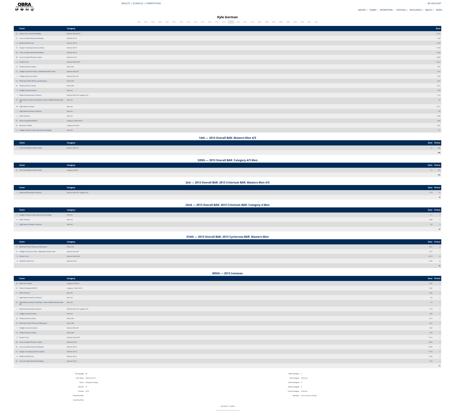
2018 (195, 22)
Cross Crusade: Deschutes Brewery (31, 38)
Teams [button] (373, 10)
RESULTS (126, 3)
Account (224, 406)
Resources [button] (416, 10)
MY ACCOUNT (434, 3)
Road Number (78, 395)
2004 (295, 22)
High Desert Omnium (26, 106)
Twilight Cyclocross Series (28, 76)
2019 (188, 22)
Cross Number (78, 400)
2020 (181, 22)
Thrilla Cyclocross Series (27, 67)
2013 (231, 22)
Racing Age (79, 374)
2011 (245, 22)
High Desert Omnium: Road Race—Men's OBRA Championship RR (41, 101)
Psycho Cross (24, 62)
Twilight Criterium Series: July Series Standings (35, 130)
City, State (80, 378)
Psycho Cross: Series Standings (30, 33)
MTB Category (294, 374)
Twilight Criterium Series (27, 90)
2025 (145, 22)
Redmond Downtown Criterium (30, 95)
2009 (259, 22)
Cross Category (293, 382)
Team (81, 382)
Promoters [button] (386, 10)
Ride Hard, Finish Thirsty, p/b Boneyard (33, 81)
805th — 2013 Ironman (227, 273)
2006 (280, 22)
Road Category (293, 387)
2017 (202, 22)
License (81, 391)
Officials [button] (401, 10)
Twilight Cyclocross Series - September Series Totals (37, 71)
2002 (309, 22)
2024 (153, 22)
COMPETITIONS (153, 3)
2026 (138, 22)
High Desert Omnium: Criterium (30, 111)
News (439, 10)
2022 (167, 22)
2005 (288, 22)
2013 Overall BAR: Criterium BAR (30, 148)
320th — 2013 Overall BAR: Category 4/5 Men (228, 160)
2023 (160, 22)
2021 (174, 22)
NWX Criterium (24, 116)
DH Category (294, 378)
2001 (316, 22)
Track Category (293, 391)
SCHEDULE (138, 3)
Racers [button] (362, 10)
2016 (209, 22)
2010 (252, 22)
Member (296, 395)
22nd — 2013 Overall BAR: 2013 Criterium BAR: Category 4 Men (227, 205)
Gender (81, 387)
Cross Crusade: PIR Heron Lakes (30, 57)
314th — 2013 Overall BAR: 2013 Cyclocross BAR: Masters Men (227, 237)
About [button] (429, 10)
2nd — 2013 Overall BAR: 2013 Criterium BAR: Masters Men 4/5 (228, 182)
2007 (273, 22)
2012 (238, 22)
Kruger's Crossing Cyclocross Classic (31, 48)
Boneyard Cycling (92, 382)
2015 (216, 22)
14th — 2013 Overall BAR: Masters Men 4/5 (227, 138)
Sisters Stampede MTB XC (28, 121)
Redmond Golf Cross (26, 43)
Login (232, 406)
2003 (302, 22)
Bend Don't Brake (25, 125)
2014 (224, 22)
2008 (266, 22)
